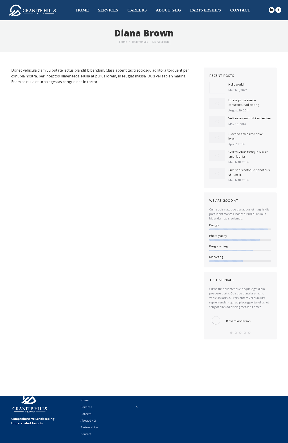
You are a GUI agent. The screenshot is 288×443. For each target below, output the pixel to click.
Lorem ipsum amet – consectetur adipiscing (243, 102)
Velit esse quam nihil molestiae (249, 118)
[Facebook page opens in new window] (278, 10)
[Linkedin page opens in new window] (271, 10)
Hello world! (236, 84)
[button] (231, 333)
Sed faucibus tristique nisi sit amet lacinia (248, 154)
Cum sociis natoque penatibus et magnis (249, 172)
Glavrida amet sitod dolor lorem (245, 136)
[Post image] (217, 87)
